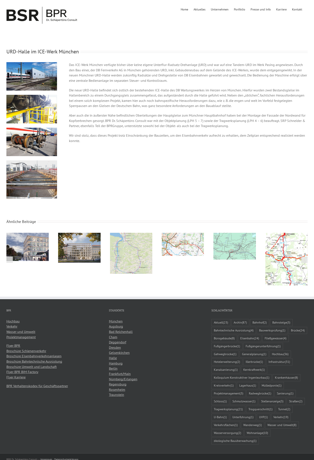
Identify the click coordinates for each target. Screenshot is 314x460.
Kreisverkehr (224, 385)
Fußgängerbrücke (227, 346)
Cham (113, 337)
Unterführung (243, 417)
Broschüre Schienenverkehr (26, 351)
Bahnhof (259, 322)
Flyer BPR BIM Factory (22, 372)
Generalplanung (254, 354)
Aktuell (221, 322)
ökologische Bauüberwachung (235, 441)
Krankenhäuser (286, 377)
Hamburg (116, 363)
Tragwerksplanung (228, 409)
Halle (113, 358)
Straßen (295, 401)
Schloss (220, 401)
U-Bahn (220, 417)
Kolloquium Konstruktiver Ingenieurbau (241, 377)
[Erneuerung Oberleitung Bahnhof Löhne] (234, 235)
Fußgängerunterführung (263, 346)
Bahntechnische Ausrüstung (234, 330)
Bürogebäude (224, 338)
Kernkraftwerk (254, 370)
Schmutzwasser (243, 401)
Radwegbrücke (260, 393)
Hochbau (13, 321)
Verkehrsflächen (226, 425)
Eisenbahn (249, 338)
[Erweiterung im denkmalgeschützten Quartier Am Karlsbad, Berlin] (79, 235)
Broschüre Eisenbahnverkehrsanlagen (34, 356)
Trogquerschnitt (260, 409)
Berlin (113, 368)
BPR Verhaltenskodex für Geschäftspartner (37, 386)
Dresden (115, 347)
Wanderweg (252, 425)
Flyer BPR (13, 345)
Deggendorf (117, 342)
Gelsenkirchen (119, 352)
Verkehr (11, 326)
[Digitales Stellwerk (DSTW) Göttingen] (286, 235)
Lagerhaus (247, 385)
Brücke (298, 330)
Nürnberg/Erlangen (123, 379)
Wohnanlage (257, 433)
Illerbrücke (254, 362)
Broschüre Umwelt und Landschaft (31, 367)
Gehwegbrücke (225, 354)
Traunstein (116, 395)
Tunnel (284, 409)
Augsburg (116, 326)
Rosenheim (117, 389)
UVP (263, 417)
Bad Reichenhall (121, 332)
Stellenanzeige (272, 401)
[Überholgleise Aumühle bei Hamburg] (183, 235)
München (116, 321)
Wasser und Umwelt (20, 332)
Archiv (240, 322)
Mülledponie (272, 385)
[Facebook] (7, 402)
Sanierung (285, 393)
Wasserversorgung (227, 433)
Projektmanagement (21, 337)
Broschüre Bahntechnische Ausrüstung (34, 361)
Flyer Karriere (16, 377)
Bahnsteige (281, 322)
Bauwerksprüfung (272, 330)
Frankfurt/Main (120, 374)
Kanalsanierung (226, 370)
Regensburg (117, 384)
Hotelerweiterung (227, 362)
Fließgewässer (275, 338)
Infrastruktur (279, 362)
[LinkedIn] (13, 402)
